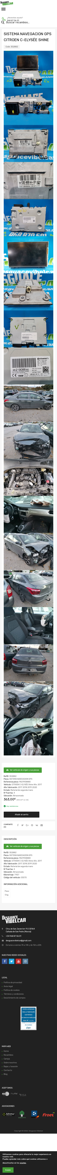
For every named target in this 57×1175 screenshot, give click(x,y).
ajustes (23, 1163)
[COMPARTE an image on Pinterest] (31, 825)
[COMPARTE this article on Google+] (27, 825)
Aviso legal (8, 986)
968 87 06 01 (13, 20)
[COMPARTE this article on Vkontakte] (36, 825)
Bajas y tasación (11, 1066)
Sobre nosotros (10, 1063)
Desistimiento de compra (14, 998)
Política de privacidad (13, 982)
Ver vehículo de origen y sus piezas (24, 770)
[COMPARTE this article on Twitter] (22, 825)
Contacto (8, 1070)
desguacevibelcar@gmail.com (18, 940)
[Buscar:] (24, 22)
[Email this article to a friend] (41, 825)
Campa (7, 1059)
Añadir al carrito (21, 814)
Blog (5, 1074)
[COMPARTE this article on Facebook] (17, 825)
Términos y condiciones (14, 994)
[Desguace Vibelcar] (13, 3)
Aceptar (8, 1170)
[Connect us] (4, 961)
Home (6, 1051)
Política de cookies (12, 990)
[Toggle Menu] (3, 10)
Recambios (8, 1055)
